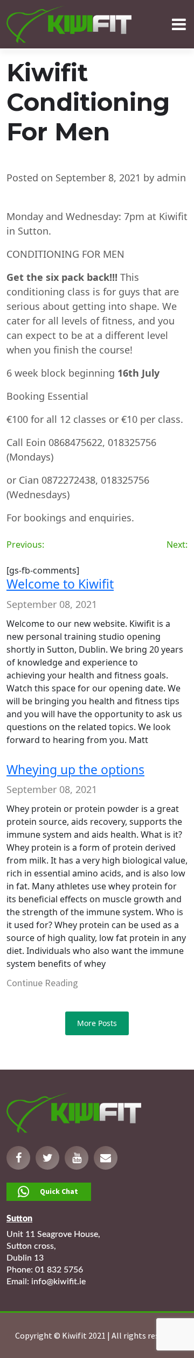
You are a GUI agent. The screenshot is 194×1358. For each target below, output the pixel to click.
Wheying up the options (75, 769)
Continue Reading (42, 983)
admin (171, 177)
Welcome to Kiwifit (60, 583)
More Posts (97, 1023)
